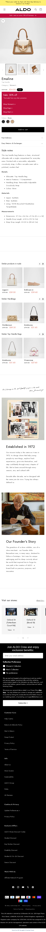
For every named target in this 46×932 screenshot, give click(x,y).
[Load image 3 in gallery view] (34, 69)
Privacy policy (37, 905)
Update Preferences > (12, 810)
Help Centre (8, 719)
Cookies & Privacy (11, 804)
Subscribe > (23, 703)
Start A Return (9, 731)
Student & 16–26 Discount (14, 856)
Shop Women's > (9, 104)
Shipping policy (30, 909)
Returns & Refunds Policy (13, 725)
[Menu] (4, 9)
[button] (35, 9)
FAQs (6, 789)
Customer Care (10, 713)
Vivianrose (28, 360)
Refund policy (26, 905)
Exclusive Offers (10, 826)
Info (5, 758)
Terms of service (18, 909)
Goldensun (7, 325)
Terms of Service (10, 749)
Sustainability (8, 777)
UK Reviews (8, 795)
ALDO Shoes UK (15, 905)
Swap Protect (9, 737)
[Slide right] (43, 70)
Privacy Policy (9, 743)
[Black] (4, 122)
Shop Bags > (8, 108)
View (10, 630)
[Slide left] (2, 70)
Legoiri (5, 290)
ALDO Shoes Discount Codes (14, 832)
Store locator (9, 771)
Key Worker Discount (11, 844)
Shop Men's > (8, 112)
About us (7, 765)
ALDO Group (9, 783)
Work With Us (9, 872)
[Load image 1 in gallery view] (10, 69)
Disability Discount (10, 850)
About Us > (40, 600)
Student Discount (10, 838)
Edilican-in (28, 290)
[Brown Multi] (8, 122)
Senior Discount (10, 862)
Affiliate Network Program (13, 878)
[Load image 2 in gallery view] (23, 69)
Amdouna (28, 325)
